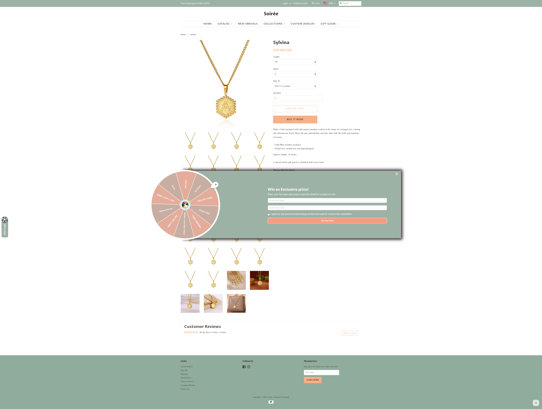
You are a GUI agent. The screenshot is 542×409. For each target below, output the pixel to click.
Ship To (276, 81)
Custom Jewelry (303, 23)
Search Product (187, 366)
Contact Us (185, 389)
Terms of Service (187, 381)
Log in (285, 3)
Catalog (224, 23)
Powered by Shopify (281, 397)
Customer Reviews (188, 385)
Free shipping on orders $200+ (195, 3)
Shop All (184, 370)
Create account (300, 3)
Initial (275, 69)
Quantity (277, 93)
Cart (317, 3)
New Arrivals (248, 23)
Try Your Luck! (327, 220)
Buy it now (295, 119)
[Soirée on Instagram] (248, 367)
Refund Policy (186, 378)
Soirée (271, 14)
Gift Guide (329, 23)
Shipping (184, 374)
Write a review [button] (349, 333)
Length (276, 57)
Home (208, 23)
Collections (273, 23)
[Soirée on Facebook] (244, 367)
